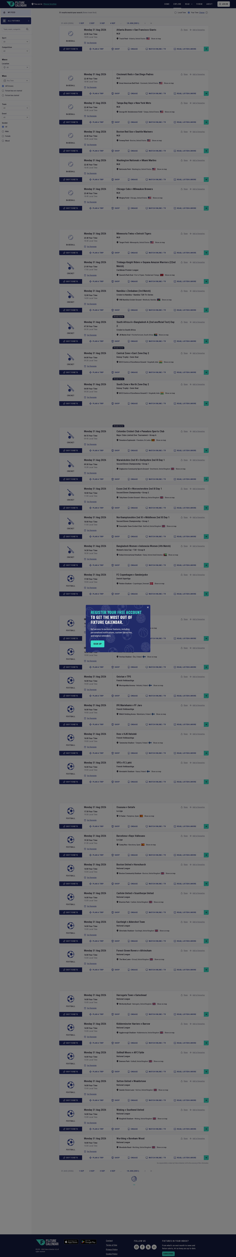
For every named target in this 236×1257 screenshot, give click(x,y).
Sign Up (97, 644)
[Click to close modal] (147, 607)
